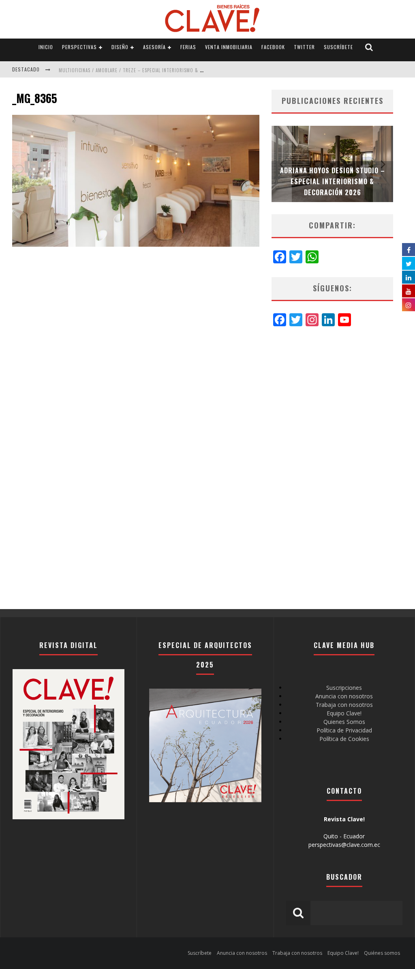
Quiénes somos (382, 953)
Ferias (188, 46)
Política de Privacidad (344, 730)
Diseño (119, 46)
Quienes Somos (344, 722)
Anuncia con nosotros (344, 696)
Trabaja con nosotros (344, 704)
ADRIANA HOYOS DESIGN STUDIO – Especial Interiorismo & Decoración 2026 (332, 181)
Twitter (304, 46)
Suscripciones (344, 687)
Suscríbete (338, 46)
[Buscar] (369, 47)
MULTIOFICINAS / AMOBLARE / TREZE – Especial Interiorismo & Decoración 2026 (148, 70)
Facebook (273, 46)
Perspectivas (79, 46)
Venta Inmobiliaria (228, 46)
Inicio (46, 46)
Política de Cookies (344, 739)
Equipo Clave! (344, 713)
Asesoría (154, 46)
